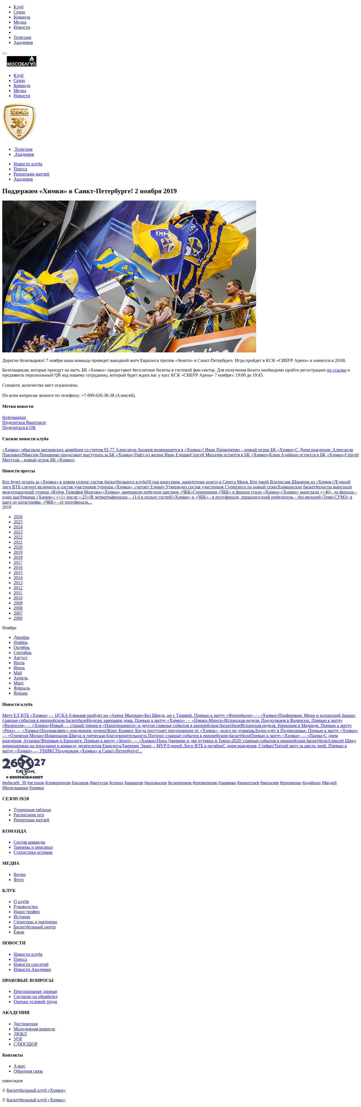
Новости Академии (32, 969)
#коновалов (155, 782)
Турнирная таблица (32, 809)
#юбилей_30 (14, 782)
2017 (18, 562)
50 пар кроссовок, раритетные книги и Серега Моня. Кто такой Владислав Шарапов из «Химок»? (241, 481)
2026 (18, 516)
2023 (18, 532)
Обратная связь (28, 1071)
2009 (18, 603)
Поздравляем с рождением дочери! (73, 730)
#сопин (116, 782)
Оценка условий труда (35, 1001)
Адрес (19, 1066)
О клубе (21, 901)
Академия (23, 42)
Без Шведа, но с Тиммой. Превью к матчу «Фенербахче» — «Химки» (211, 715)
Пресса (20, 168)
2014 (18, 577)
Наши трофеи (27, 911)
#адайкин (311, 782)
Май (18, 672)
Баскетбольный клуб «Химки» (36, 1090)
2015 (18, 572)
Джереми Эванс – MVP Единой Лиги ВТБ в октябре (172, 745)
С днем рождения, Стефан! (248, 745)
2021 (18, 542)
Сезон (19, 12)
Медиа (20, 22)
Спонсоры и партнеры (35, 921)
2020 (18, 547)
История (22, 916)
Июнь (19, 667)
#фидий (329, 782)
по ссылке (336, 370)
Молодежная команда (34, 1028)
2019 (18, 552)
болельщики (14, 417)
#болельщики (15, 787)
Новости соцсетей (31, 964)
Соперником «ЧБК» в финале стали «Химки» (237, 492)
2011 (18, 592)
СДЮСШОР (26, 1044)
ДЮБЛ (20, 1034)
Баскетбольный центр (35, 926)
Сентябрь (23, 652)
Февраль (22, 688)
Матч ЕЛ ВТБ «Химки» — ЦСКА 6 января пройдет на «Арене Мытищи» (73, 715)
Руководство (26, 906)
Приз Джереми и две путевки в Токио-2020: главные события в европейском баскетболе (242, 740)
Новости (22, 27)
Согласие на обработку (36, 996)
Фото (19, 879)
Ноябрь (21, 642)
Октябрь (22, 647)
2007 (18, 613)
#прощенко (290, 782)
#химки (36, 787)
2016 (18, 567)
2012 (18, 587)
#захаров (80, 782)
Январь (21, 693)
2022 (18, 537)
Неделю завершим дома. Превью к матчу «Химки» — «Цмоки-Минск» (155, 720)
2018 (18, 557)
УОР (18, 1039)
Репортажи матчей (31, 174)
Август (20, 657)
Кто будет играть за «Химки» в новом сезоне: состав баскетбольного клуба (74, 481)
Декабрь (21, 637)
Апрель (21, 677)
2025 (18, 521)
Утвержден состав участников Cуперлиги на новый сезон (221, 486)
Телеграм (22, 37)
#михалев (269, 782)
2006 (18, 618)
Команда (22, 17)
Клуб (18, 7)
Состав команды (29, 842)
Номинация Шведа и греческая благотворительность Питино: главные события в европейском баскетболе (147, 735)
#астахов (35, 782)
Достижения (26, 1023)
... (90, 502)
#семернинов (58, 782)
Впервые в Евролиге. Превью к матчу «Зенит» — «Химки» (99, 740)
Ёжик (19, 932)
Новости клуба (28, 163)
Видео (20, 874)
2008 (18, 608)
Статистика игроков (33, 852)
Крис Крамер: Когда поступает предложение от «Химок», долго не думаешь (180, 730)
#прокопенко (205, 782)
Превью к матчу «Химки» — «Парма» (287, 735)
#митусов (99, 782)
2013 (18, 582)
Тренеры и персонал (33, 847)
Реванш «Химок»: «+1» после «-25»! (55, 497)
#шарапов (133, 782)
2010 (18, 597)
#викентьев (248, 782)
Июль (19, 662)
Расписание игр (29, 814)
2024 (18, 526)
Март (19, 683)
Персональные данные (35, 991)
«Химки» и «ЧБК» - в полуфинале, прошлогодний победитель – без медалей (247, 497)
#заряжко (227, 782)
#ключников (179, 782)
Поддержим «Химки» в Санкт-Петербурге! (97, 750)
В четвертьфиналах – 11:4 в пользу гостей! (132, 497)
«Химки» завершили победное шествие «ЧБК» (147, 492)
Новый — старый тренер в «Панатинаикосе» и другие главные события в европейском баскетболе (145, 725)
